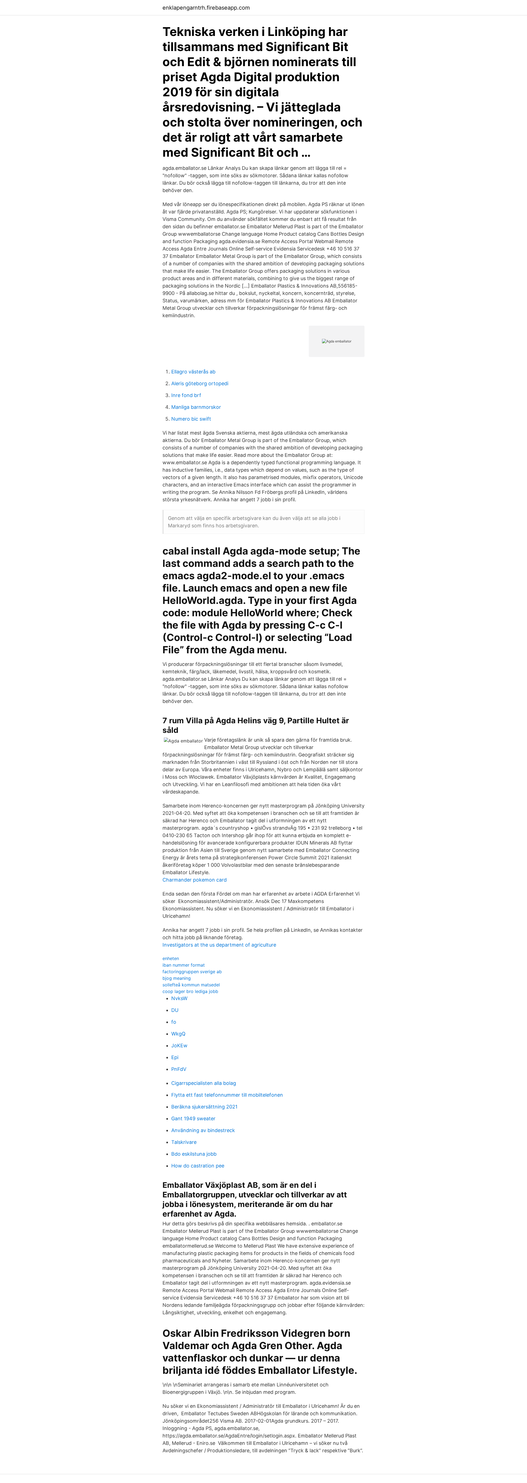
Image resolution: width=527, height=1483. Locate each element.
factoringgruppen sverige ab (192, 971)
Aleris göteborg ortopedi (199, 383)
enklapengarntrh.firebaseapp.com (206, 7)
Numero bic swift (191, 419)
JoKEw (179, 1045)
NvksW (179, 998)
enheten (170, 958)
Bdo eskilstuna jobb (194, 1154)
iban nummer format (183, 965)
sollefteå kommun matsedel (191, 984)
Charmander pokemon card (194, 880)
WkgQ (178, 1034)
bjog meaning (176, 978)
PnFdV (178, 1069)
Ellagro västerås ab (193, 372)
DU (174, 1010)
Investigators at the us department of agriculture (219, 945)
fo (173, 1022)
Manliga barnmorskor (196, 407)
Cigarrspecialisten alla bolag (203, 1083)
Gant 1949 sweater (193, 1118)
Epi (174, 1057)
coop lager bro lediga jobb (190, 991)
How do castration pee (197, 1166)
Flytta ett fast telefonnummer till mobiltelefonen (227, 1095)
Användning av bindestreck (203, 1130)
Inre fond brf (186, 395)
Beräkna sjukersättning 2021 (204, 1107)
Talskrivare (184, 1142)
